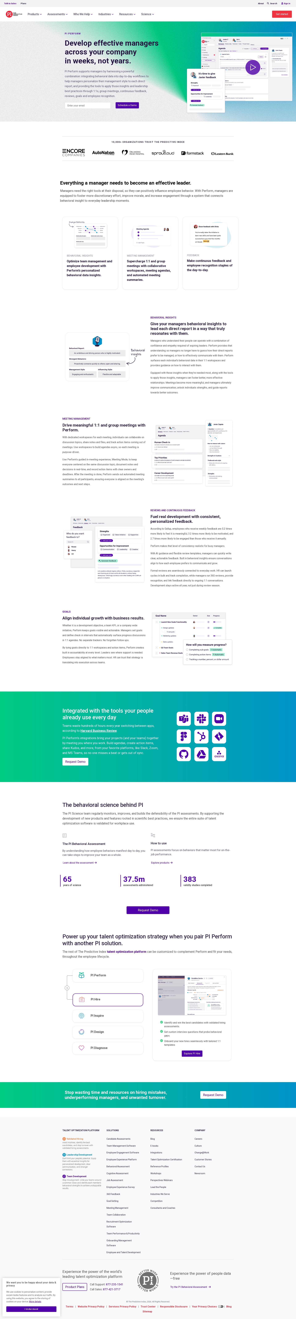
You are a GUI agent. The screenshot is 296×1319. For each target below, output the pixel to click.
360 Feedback (113, 1194)
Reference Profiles (159, 1166)
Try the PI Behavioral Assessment (189, 1286)
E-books (154, 1145)
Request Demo (75, 762)
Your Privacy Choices (204, 1306)
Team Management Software (121, 1145)
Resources (126, 14)
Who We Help (81, 14)
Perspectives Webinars (161, 1180)
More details (35, 1301)
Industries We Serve (160, 1194)
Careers (198, 1138)
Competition (156, 1201)
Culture (198, 1145)
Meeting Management (117, 1208)
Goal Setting (112, 1201)
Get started (282, 14)
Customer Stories (203, 1159)
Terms (69, 1306)
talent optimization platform (126, 952)
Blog (152, 1138)
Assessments (56, 14)
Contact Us (200, 1166)
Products (33, 14)
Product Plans (74, 1287)
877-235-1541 (114, 1284)
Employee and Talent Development (124, 1252)
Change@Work (202, 1152)
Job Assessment (115, 1180)
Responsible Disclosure (174, 1306)
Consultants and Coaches (162, 1208)
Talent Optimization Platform (80, 1130)
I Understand (31, 1309)
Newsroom (200, 1173)
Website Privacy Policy (91, 1306)
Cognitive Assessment (117, 1173)
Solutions (113, 1130)
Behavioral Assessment (118, 1166)
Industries (104, 14)
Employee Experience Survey (121, 1187)
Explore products (160, 862)
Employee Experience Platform (122, 1159)
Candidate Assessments (118, 1138)
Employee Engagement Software (123, 1152)
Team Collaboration (116, 1215)
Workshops (155, 1173)
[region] (31, 1297)
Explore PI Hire (192, 1053)
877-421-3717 (111, 1289)
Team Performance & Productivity (123, 1233)
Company (200, 1130)
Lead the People (158, 1187)
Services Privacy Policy (122, 1306)
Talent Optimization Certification (166, 1159)
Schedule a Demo (127, 105)
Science (146, 14)
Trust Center (148, 1306)
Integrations (156, 1152)
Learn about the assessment (78, 862)
